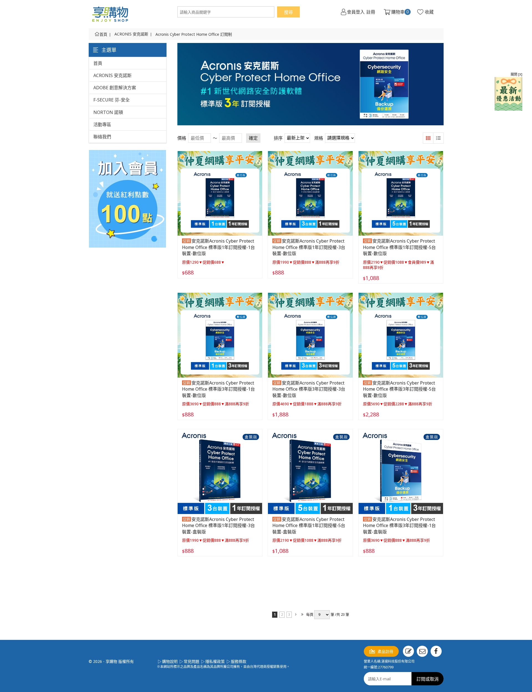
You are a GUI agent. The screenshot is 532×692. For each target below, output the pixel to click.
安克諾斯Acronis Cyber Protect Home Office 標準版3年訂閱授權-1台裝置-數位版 (218, 389)
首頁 (103, 34)
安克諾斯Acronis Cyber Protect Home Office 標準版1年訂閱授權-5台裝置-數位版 (399, 247)
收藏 (429, 12)
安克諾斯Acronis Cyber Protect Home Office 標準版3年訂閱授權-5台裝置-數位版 (399, 389)
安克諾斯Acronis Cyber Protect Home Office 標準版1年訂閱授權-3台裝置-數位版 (308, 247)
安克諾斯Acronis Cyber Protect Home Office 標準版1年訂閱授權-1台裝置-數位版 (218, 247)
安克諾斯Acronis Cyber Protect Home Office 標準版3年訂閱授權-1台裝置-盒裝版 (399, 525)
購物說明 (170, 661)
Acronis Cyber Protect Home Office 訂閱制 (193, 34)
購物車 (400, 12)
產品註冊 (385, 651)
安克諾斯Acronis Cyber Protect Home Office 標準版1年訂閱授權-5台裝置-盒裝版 (308, 525)
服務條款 (238, 661)
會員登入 (356, 12)
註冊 (370, 12)
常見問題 (191, 661)
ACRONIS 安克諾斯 (131, 34)
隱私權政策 (215, 661)
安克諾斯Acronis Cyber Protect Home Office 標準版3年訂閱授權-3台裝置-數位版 (308, 389)
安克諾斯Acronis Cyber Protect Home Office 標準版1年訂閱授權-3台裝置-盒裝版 (218, 525)
